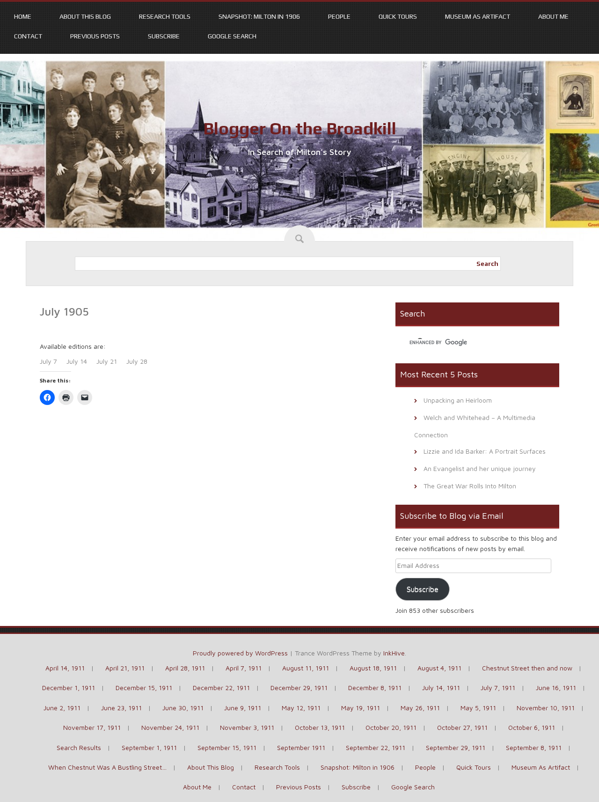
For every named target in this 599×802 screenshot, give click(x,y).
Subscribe (164, 36)
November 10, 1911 (546, 708)
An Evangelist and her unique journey (480, 468)
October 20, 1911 (390, 727)
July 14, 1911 (441, 688)
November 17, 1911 (92, 727)
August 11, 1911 (305, 668)
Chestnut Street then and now (527, 668)
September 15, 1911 (226, 747)
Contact (28, 36)
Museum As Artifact (477, 16)
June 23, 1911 (121, 708)
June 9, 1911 (242, 708)
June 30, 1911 (183, 708)
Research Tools (164, 16)
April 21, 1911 (125, 668)
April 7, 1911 (244, 668)
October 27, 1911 (462, 727)
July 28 (136, 361)
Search (487, 263)
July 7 (48, 361)
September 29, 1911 (455, 747)
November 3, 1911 (247, 727)
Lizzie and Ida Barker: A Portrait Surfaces (485, 451)
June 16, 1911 (556, 688)
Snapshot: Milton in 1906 (259, 16)
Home (22, 16)
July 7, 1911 (498, 688)
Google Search (232, 36)
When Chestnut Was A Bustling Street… (107, 767)
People (339, 16)
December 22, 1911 (221, 688)
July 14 (76, 361)
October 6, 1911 (531, 727)
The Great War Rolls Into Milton (470, 486)
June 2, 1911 (62, 708)
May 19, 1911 (360, 708)
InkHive (394, 653)
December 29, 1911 (299, 688)
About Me (553, 16)
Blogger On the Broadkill (299, 128)
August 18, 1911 (373, 668)
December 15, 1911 (144, 688)
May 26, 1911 (420, 708)
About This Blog (85, 16)
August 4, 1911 (439, 668)
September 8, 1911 (534, 747)
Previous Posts (95, 36)
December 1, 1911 (68, 688)
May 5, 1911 (478, 708)
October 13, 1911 (320, 727)
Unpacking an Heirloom (458, 400)
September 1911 (301, 747)
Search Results (79, 747)
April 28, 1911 (185, 668)
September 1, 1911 (149, 747)
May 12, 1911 (301, 708)
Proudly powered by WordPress (240, 653)
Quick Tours (398, 16)
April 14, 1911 (65, 668)
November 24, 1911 (170, 727)
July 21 (106, 361)
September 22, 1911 (375, 747)
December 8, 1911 (375, 688)
